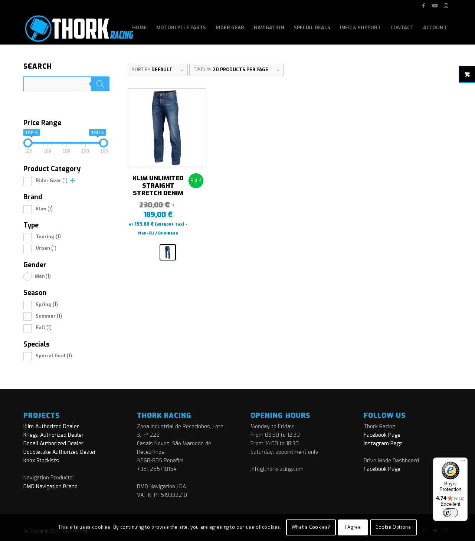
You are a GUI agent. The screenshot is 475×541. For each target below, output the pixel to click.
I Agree (353, 527)
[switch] (450, 512)
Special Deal (54, 356)
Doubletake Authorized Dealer (59, 452)
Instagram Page (383, 443)
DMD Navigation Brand (50, 486)
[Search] (100, 83)
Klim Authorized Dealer (51, 426)
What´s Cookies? (311, 527)
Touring (48, 236)
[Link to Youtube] (434, 5)
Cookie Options (393, 527)
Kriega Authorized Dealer (53, 435)
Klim (44, 209)
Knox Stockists (41, 460)
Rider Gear (52, 180)
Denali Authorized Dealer (53, 443)
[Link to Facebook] (423, 5)
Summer (49, 316)
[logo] (78, 28)
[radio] (167, 252)
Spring (47, 304)
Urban (46, 248)
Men (43, 276)
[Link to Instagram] (446, 5)
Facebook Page (382, 435)
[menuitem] (139, 28)
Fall (44, 327)
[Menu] (463, 462)
